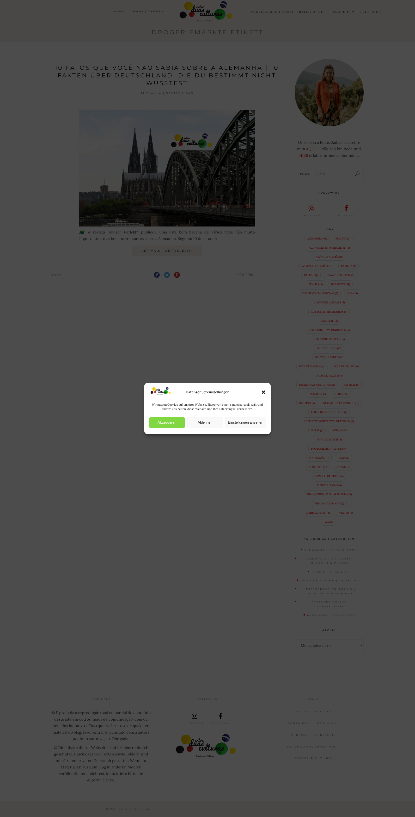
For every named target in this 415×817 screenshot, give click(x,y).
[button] (263, 392)
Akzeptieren (167, 422)
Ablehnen (205, 422)
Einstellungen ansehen (245, 422)
